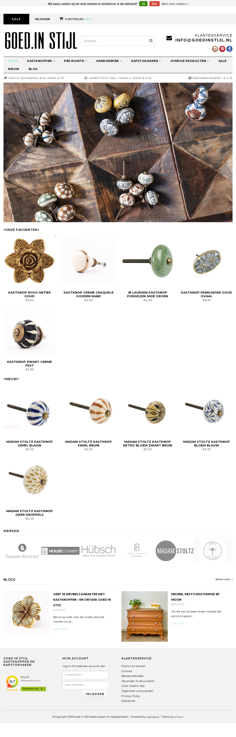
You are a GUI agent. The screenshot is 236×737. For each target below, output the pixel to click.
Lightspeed (152, 716)
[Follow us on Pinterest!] (222, 49)
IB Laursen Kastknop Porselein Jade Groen (147, 294)
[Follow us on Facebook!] (229, 49)
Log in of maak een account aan (83, 666)
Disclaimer (128, 700)
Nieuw (13, 69)
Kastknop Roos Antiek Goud (29, 294)
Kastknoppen (39, 61)
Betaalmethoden (132, 676)
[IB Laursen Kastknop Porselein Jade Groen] (147, 260)
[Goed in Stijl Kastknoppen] (118, 152)
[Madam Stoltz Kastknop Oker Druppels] (29, 479)
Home (13, 61)
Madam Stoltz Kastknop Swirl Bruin (88, 443)
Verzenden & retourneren (137, 681)
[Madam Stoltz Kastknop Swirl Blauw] (29, 410)
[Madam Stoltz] (137, 550)
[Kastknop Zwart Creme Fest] (29, 330)
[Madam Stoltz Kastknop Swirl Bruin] (88, 410)
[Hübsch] (60, 550)
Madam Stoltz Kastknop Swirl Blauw (29, 443)
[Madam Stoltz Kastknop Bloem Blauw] (206, 410)
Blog (33, 69)
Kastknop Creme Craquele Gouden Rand (89, 294)
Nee (154, 4)
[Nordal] (175, 550)
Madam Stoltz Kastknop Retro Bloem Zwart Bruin (147, 443)
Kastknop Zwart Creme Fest (29, 363)
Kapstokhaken (144, 61)
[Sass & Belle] (213, 550)
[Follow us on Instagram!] (215, 49)
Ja (143, 4)
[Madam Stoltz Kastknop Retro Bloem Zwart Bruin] (147, 410)
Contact (126, 671)
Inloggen (42, 19)
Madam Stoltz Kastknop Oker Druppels (29, 512)
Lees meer (60, 629)
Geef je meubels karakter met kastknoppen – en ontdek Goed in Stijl (82, 599)
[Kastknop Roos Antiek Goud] (29, 260)
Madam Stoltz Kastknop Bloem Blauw (206, 443)
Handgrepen (107, 61)
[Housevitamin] (22, 550)
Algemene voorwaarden (137, 691)
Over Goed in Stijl (133, 685)
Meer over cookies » (175, 4)
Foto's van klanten (133, 666)
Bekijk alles (222, 579)
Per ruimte (74, 61)
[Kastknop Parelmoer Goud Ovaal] (206, 260)
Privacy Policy (130, 696)
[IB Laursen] (99, 550)
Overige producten (188, 61)
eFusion (178, 716)
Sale (16, 19)
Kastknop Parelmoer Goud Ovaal (206, 294)
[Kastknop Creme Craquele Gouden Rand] (88, 260)
